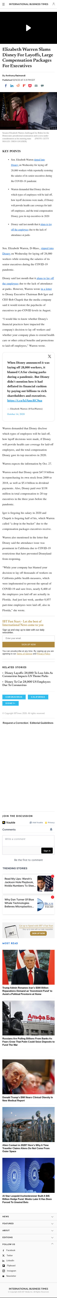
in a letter (46, 289)
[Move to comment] (42, 85)
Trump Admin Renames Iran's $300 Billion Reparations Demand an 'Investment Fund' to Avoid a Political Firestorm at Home (27, 990)
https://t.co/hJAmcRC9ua (24, 400)
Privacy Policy (43, 654)
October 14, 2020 (16, 414)
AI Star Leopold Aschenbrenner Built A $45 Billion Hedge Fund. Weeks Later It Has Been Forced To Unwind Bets (27, 1199)
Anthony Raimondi (15, 75)
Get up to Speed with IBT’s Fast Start (36, 926)
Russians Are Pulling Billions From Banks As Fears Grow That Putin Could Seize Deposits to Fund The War (28, 1041)
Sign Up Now (38, 933)
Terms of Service (24, 654)
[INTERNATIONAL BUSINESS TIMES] (28, 5)
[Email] (36, 85)
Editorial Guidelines (41, 723)
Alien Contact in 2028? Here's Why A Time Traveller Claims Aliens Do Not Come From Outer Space (26, 1148)
